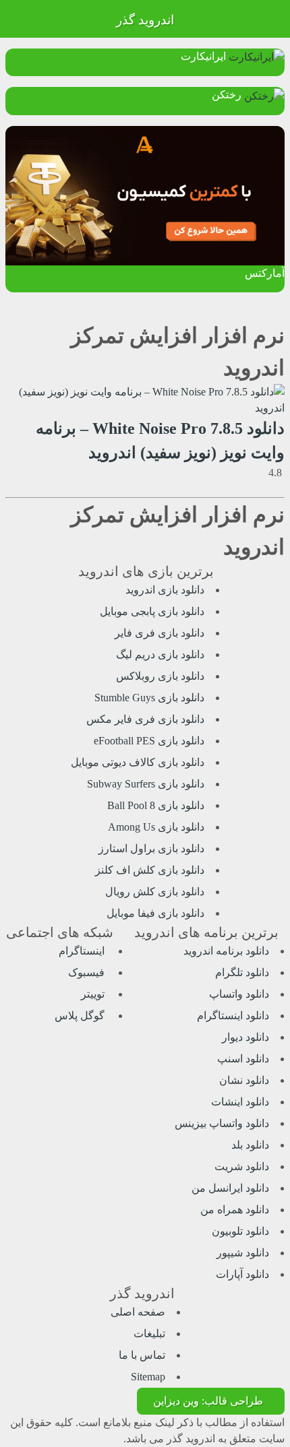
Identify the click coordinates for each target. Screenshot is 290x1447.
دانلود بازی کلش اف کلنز (149, 870)
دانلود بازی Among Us (156, 827)
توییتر (94, 994)
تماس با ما (142, 1355)
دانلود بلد (250, 1145)
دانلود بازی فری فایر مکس (145, 719)
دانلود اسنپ (243, 1058)
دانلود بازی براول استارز (151, 848)
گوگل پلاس (81, 1015)
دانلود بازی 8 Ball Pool (155, 805)
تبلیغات (149, 1333)
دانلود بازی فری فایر (159, 633)
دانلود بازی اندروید (164, 590)
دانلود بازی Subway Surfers (145, 784)
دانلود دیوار (245, 1037)
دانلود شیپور (242, 1252)
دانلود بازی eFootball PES (149, 740)
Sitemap (148, 1376)
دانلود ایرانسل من (230, 1188)
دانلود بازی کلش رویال (154, 891)
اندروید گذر (145, 20)
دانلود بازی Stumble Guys (149, 697)
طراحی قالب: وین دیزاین (208, 1401)
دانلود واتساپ (239, 994)
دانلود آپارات (242, 1274)
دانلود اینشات (240, 1101)
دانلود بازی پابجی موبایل (152, 611)
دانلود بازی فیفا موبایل (155, 913)
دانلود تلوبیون (240, 1231)
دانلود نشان (244, 1080)
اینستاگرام (83, 951)
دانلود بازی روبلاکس (160, 676)
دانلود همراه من (234, 1209)
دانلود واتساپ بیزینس (222, 1123)
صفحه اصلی (138, 1312)
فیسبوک (87, 972)
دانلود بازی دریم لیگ (160, 654)
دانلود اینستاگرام (233, 1015)
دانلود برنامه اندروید (226, 951)
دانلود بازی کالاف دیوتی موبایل (137, 762)
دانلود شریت (241, 1166)
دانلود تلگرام (242, 972)
